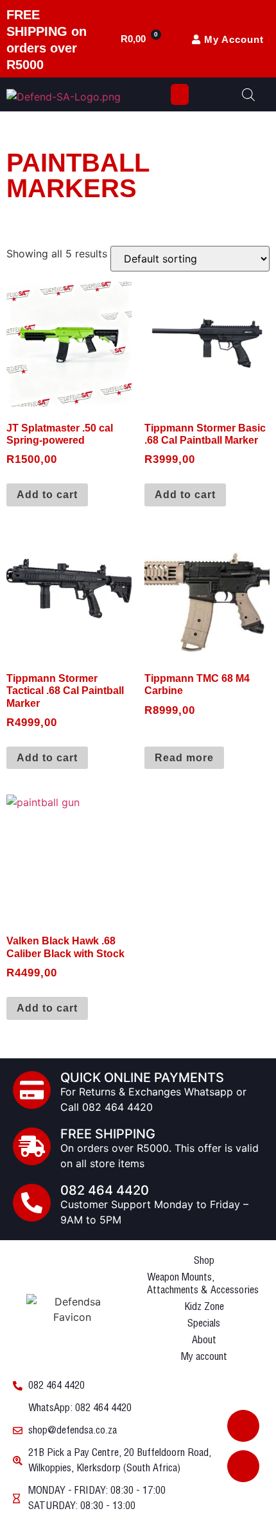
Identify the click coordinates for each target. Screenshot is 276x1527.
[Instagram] (243, 1466)
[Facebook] (243, 1426)
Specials (203, 1324)
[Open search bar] (248, 94)
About (204, 1340)
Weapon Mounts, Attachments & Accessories (203, 1284)
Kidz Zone (204, 1307)
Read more (184, 757)
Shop (204, 1261)
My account (204, 1357)
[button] (180, 94)
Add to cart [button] (47, 494)
